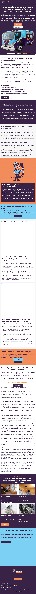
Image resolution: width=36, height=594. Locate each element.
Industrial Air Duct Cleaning (6, 502)
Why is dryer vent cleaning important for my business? (14, 399)
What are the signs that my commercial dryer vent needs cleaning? (17, 423)
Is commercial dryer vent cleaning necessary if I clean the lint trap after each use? (16, 459)
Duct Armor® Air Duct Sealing (24, 500)
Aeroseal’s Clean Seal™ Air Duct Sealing (26, 498)
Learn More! (18, 215)
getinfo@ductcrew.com (6, 587)
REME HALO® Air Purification (24, 521)
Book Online (18, 579)
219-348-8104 (18, 27)
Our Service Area (6, 542)
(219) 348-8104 (18, 359)
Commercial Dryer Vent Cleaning (8, 519)
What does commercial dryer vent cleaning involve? (13, 387)
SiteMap (21, 591)
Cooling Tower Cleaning (23, 517)
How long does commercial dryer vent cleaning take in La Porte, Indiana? (16, 446)
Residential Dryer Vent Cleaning (7, 517)
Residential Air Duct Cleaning (7, 498)
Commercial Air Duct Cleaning (7, 500)
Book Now (18, 24)
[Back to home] (5, 2)
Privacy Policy (26, 589)
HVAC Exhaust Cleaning (23, 519)
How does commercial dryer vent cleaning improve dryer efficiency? (17, 434)
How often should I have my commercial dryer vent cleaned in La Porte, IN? (16, 411)
